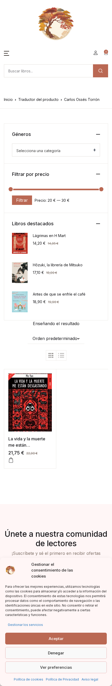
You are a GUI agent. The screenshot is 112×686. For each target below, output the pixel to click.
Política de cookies (28, 679)
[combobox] (56, 150)
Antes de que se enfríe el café (59, 294)
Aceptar (56, 638)
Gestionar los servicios (25, 625)
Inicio (8, 99)
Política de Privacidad (62, 679)
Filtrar (22, 200)
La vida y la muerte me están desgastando (26, 445)
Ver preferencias (56, 667)
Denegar (56, 652)
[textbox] (53, 150)
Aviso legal (90, 679)
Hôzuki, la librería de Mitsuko (58, 265)
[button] (6, 53)
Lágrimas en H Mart (49, 235)
